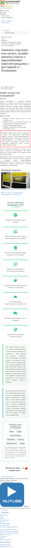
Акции (1, 516)
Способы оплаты (5, 525)
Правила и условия (5, 534)
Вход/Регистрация (6, 21)
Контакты (2, 522)
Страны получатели (5, 540)
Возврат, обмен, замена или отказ (9, 533)
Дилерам (2, 538)
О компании (3, 536)
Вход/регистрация (5, 544)
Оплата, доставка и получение (8, 529)
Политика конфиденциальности (9, 527)
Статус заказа (5, 22)
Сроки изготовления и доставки (9, 531)
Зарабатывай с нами (6, 546)
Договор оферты (4, 520)
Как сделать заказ (5, 523)
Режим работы (4, 515)
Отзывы (2, 518)
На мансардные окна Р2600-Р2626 (11, 194)
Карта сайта (4, 510)
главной (5, 45)
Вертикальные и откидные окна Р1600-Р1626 (14, 189)
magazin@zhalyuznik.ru (7, 477)
